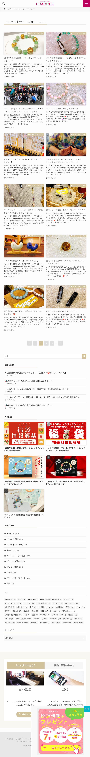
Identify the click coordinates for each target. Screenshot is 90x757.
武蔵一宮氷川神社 (23, 619)
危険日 (59, 607)
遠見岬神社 (22, 622)
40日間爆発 (10, 599)
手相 (63, 615)
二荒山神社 (22, 607)
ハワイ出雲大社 (43, 603)
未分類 (11, 572)
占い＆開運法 (15, 567)
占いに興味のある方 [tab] (26, 665)
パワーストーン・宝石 (18, 556)
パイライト (57, 603)
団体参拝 (17, 611)
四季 (7, 611)
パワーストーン (72, 603)
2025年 (21, 599)
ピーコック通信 (16, 561)
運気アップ (10, 622)
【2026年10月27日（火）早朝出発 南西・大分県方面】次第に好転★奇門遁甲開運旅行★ (42, 398)
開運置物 (67, 622)
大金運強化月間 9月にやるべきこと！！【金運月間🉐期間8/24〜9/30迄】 (36, 374)
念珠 (55, 615)
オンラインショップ (17, 545)
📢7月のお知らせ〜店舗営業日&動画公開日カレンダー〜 (28, 406)
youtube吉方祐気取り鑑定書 (50, 599)
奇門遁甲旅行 (68, 611)
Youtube (13, 533)
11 (60, 343)
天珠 (56, 611)
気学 (36, 619)
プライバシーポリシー (24, 741)
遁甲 (10, 583)
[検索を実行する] (84, 356)
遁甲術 (78, 619)
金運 (34, 622)
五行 (32, 607)
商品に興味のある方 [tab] (64, 665)
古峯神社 (70, 607)
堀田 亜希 (46, 611)
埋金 (35, 611)
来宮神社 (9, 619)
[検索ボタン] (3, 3)
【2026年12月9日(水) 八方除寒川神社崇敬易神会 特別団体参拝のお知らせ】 (37, 390)
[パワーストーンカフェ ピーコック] (45, 3)
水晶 (44, 619)
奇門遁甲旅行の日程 (13, 615)
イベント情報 (15, 539)
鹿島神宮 (78, 622)
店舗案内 (10, 739)
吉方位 (81, 607)
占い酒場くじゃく (45, 607)
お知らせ (13, 550)
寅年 (35, 615)
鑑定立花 (56, 622)
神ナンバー (55, 619)
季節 (27, 615)
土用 (26, 611)
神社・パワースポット (18, 578)
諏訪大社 (67, 619)
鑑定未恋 (44, 622)
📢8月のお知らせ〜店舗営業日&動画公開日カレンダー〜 (28, 382)
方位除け (72, 615)
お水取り (68, 599)
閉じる (87, 709)
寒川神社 (45, 615)
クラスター (29, 603)
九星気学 (9, 607)
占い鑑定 (18, 739)
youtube (32, 599)
